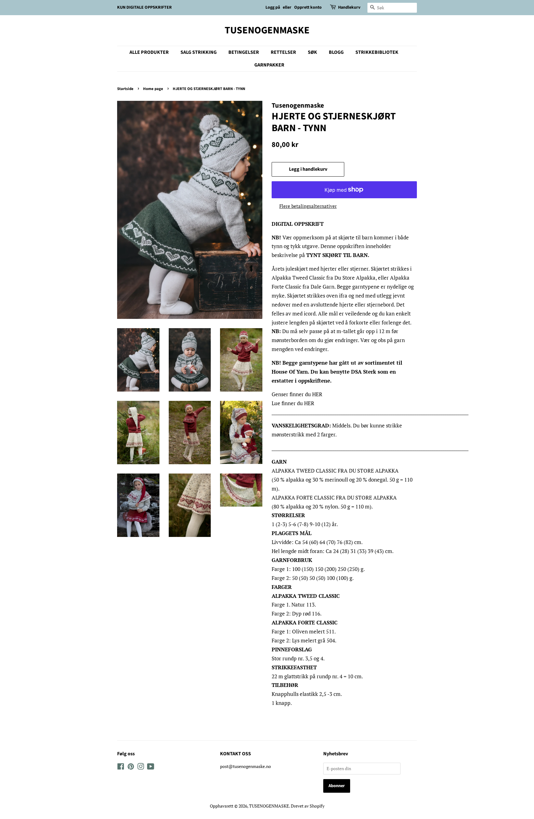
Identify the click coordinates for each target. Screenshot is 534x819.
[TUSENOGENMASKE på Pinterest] (130, 767)
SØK (312, 52)
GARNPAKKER (269, 65)
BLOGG (336, 52)
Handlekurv (349, 7)
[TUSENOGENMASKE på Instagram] (140, 767)
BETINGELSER (243, 52)
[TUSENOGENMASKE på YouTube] (150, 767)
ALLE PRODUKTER (149, 52)
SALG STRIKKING (198, 52)
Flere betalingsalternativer (308, 206)
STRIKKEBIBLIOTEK (376, 52)
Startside (125, 89)
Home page (153, 89)
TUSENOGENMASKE (267, 30)
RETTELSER (283, 52)
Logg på (272, 7)
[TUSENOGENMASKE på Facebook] (120, 767)
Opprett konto (308, 7)
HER (317, 394)
